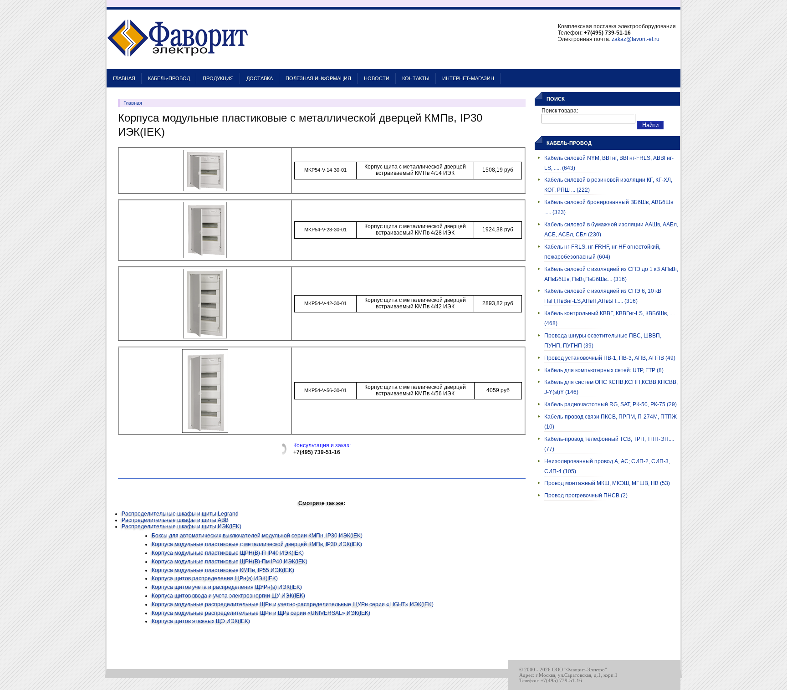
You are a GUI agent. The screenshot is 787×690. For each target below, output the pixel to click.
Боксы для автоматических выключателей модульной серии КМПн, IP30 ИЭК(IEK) (257, 535)
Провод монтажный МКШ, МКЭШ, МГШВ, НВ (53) (607, 483)
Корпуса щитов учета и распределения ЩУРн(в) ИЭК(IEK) (227, 587)
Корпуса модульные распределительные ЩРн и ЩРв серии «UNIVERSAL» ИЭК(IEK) (261, 613)
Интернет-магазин (468, 78)
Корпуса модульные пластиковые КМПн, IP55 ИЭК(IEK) (223, 570)
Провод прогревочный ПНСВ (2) (586, 495)
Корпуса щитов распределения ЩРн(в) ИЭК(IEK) (215, 578)
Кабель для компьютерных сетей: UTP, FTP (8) (604, 370)
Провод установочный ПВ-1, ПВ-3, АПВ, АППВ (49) (609, 358)
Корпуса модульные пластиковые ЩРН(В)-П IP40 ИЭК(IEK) (228, 553)
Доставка (259, 78)
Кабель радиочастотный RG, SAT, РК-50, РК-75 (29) (610, 404)
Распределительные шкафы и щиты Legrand (180, 514)
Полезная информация (318, 78)
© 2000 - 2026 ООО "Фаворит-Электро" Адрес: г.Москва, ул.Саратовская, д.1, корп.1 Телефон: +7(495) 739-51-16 (568, 675)
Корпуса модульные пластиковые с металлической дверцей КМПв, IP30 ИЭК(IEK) (257, 544)
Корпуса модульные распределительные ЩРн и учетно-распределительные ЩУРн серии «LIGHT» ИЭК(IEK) (293, 604)
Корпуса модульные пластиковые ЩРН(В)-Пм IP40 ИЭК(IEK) (229, 561)
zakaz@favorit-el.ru (635, 39)
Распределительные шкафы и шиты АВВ (175, 520)
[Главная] (178, 64)
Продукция (218, 78)
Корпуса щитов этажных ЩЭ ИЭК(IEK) (201, 621)
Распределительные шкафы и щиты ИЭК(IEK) (181, 526)
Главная (124, 78)
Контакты (415, 78)
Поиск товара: (560, 110)
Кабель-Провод (169, 78)
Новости (376, 78)
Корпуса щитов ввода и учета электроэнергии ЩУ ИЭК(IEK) (228, 596)
